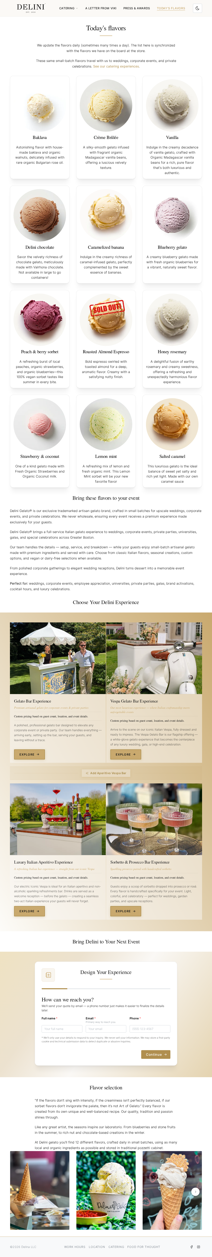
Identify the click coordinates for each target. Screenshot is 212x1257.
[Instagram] (198, 1246)
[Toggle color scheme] (197, 8)
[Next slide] (195, 1192)
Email (91, 1018)
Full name (50, 1018)
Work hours (75, 1246)
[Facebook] (191, 1246)
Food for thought (143, 1246)
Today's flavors (171, 8)
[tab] (102, 1222)
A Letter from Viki (101, 8)
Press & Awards (136, 8)
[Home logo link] (30, 8)
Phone (135, 1018)
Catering (116, 1246)
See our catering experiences (116, 66)
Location (97, 1246)
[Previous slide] (16, 1192)
